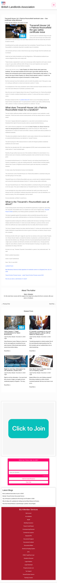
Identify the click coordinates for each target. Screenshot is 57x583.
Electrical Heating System (28, 548)
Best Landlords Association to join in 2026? (13, 493)
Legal (6, 22)
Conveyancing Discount (28, 529)
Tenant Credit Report (28, 526)
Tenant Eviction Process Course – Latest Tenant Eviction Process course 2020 (24, 275)
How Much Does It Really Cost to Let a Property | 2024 (40, 369)
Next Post (52, 303)
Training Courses (28, 577)
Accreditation (28, 516)
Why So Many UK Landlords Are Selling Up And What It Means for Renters (21, 501)
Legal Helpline (28, 561)
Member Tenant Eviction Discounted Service (13, 496)
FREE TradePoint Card (28, 555)
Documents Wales (28, 545)
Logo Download (28, 564)
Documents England (28, 539)
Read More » (7, 350)
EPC (28, 551)
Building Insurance (28, 522)
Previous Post (6, 303)
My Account (28, 513)
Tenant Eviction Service (28, 574)
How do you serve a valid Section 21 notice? (16, 278)
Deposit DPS (28, 535)
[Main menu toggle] (54, 5)
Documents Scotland (28, 542)
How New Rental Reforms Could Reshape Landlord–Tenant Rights (19, 503)
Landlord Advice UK (24, 99)
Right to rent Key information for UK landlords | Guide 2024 (14, 369)
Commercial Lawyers (28, 532)
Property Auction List (28, 568)
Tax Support (28, 571)
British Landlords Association (18, 6)
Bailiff (28, 519)
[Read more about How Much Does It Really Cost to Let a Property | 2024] (41, 361)
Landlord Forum (9, 266)
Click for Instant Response (28, 478)
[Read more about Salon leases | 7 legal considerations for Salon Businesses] (14, 322)
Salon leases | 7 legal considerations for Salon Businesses (12, 333)
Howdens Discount (28, 558)
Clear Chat (28, 482)
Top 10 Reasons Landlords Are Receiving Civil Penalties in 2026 (18, 498)
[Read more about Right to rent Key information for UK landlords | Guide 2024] (16, 361)
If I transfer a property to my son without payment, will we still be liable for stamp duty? (40, 333)
